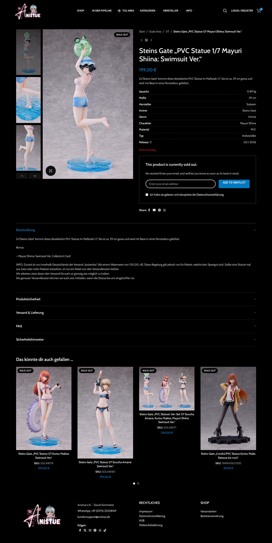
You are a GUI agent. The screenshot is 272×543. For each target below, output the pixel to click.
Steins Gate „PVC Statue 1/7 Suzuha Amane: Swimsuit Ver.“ (105, 464)
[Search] (225, 11)
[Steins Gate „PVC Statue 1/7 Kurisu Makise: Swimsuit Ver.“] (44, 408)
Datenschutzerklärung (210, 195)
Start (142, 31)
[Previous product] (141, 40)
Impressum (145, 511)
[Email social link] (154, 210)
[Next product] (151, 40)
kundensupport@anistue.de (94, 516)
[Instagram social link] (90, 530)
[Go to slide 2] (138, 484)
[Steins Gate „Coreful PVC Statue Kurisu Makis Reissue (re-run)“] (228, 408)
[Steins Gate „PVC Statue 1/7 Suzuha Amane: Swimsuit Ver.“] (105, 413)
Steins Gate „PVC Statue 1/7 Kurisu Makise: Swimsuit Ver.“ (43, 456)
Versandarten (208, 511)
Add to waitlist (234, 182)
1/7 (167, 31)
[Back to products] (146, 40)
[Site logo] (29, 10)
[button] (22, 176)
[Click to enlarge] (51, 171)
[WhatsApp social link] (164, 210)
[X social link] (85, 530)
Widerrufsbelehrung (150, 525)
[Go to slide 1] (134, 484)
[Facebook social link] (149, 210)
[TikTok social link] (104, 530)
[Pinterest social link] (159, 210)
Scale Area (155, 31)
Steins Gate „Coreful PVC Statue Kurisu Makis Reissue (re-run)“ (228, 456)
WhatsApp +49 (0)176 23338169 (97, 511)
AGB (141, 520)
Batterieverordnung (212, 516)
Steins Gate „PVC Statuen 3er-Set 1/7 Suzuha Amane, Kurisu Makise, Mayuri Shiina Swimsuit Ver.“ (167, 418)
